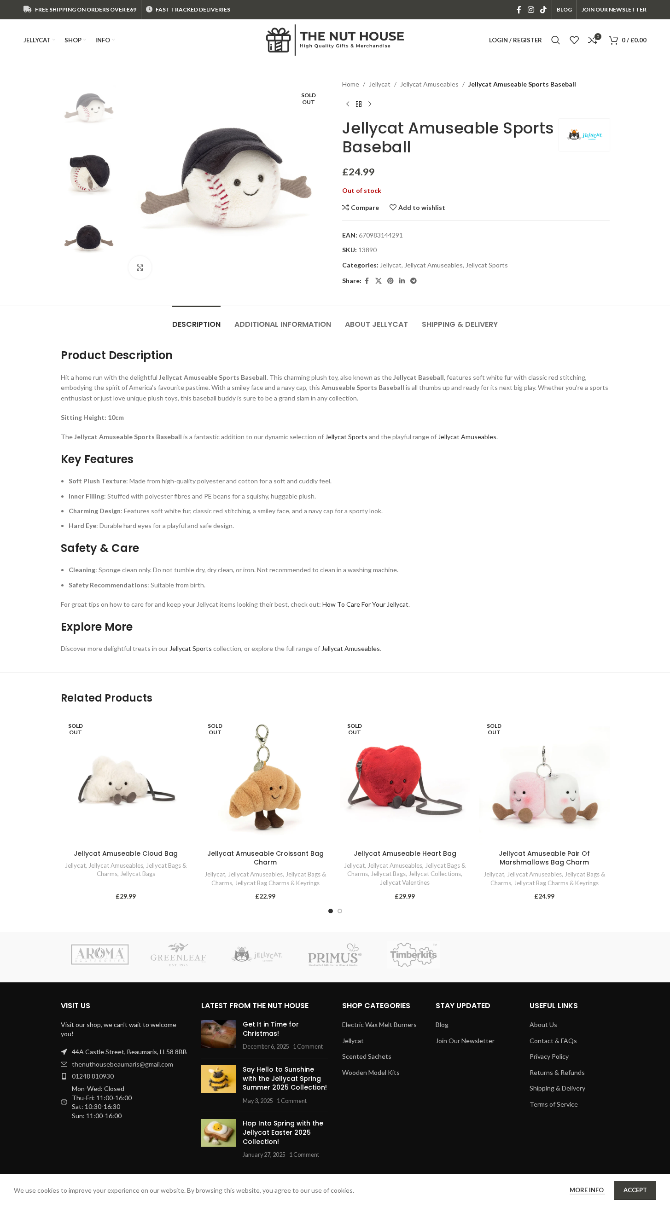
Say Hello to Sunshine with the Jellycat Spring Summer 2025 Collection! (285, 1078)
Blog (442, 1024)
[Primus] (335, 955)
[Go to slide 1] (330, 911)
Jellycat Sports (487, 265)
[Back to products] (358, 104)
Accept (635, 1190)
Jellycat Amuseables (429, 84)
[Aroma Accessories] (100, 955)
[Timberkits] (413, 955)
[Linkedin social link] (402, 281)
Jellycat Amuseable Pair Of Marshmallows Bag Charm (544, 858)
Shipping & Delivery (557, 1088)
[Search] (556, 40)
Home (350, 84)
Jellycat (379, 84)
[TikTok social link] (543, 10)
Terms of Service (554, 1104)
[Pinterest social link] (390, 281)
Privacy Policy (549, 1056)
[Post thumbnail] (218, 1035)
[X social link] (379, 281)
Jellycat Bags (137, 873)
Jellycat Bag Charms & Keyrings (277, 883)
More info (587, 1190)
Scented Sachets (366, 1056)
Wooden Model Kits (371, 1072)
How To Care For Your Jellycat (365, 604)
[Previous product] (347, 104)
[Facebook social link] (518, 10)
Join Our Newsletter (465, 1041)
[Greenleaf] (178, 955)
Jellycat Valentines (405, 882)
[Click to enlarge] (139, 267)
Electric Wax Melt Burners (379, 1024)
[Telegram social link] (413, 281)
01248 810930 (93, 1076)
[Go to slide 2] (340, 911)
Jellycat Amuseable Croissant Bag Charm (265, 858)
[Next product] (369, 104)
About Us (543, 1024)
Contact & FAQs (553, 1041)
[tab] (196, 320)
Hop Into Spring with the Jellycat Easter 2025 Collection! (283, 1132)
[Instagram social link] (530, 10)
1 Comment (308, 1046)
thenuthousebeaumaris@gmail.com (122, 1064)
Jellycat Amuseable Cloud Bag (126, 853)
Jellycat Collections (434, 873)
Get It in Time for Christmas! (271, 1029)
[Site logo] (335, 39)
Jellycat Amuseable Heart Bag (405, 853)
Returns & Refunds (557, 1072)
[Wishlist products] (574, 40)
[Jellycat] (256, 955)
